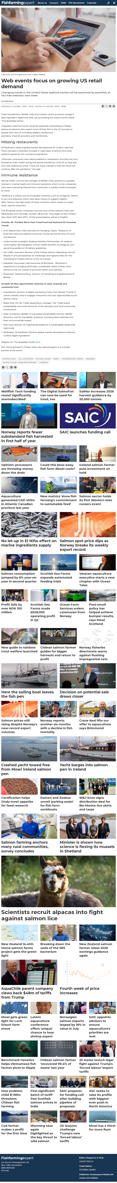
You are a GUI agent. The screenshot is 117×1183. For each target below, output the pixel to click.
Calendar (91, 3)
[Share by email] (114, 106)
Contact (54, 3)
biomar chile (9, 359)
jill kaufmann (26, 359)
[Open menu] (114, 3)
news (56, 359)
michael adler (43, 359)
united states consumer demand (19, 362)
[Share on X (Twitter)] (106, 106)
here (37, 342)
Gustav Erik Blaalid (88, 1178)
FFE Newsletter (76, 3)
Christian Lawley (87, 1169)
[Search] (108, 3)
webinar (90, 359)
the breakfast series (72, 359)
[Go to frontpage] (18, 3)
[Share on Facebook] (103, 106)
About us (42, 3)
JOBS (63, 3)
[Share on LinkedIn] (110, 106)
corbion (43, 362)
